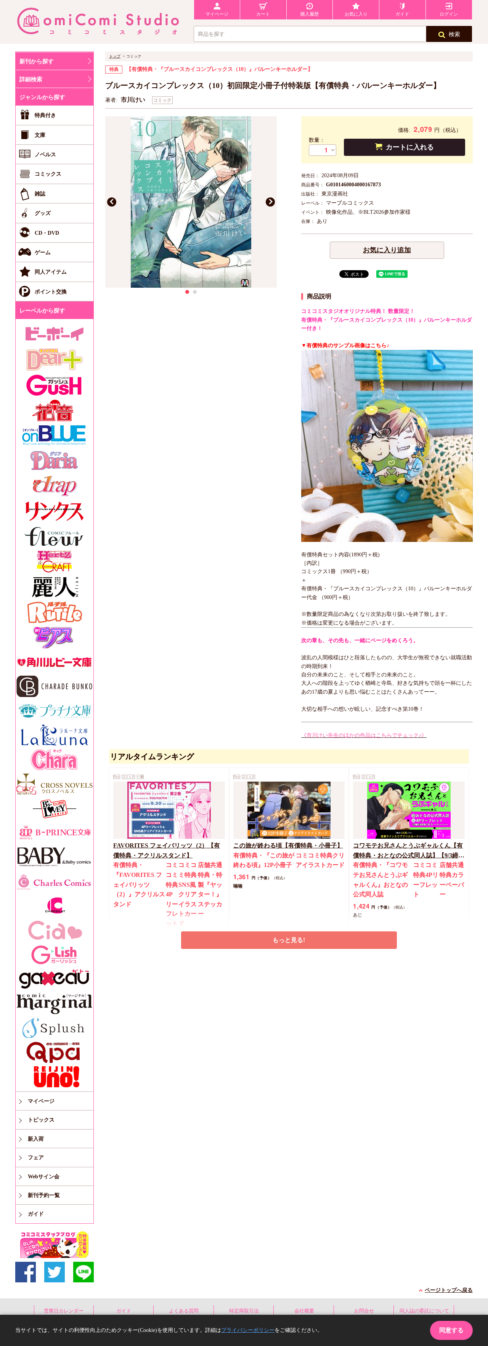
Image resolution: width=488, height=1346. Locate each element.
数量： (317, 140)
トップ (114, 56)
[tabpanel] (191, 202)
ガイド (123, 1311)
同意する (451, 1330)
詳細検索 (30, 79)
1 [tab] (187, 292)
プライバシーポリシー (247, 1330)
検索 (454, 34)
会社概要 (304, 1311)
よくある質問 (184, 1311)
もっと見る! (289, 940)
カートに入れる (410, 147)
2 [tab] (195, 292)
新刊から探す (36, 61)
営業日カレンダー (63, 1311)
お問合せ (364, 1311)
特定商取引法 (244, 1311)
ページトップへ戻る (449, 1290)
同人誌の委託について (424, 1311)
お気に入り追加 (387, 250)
